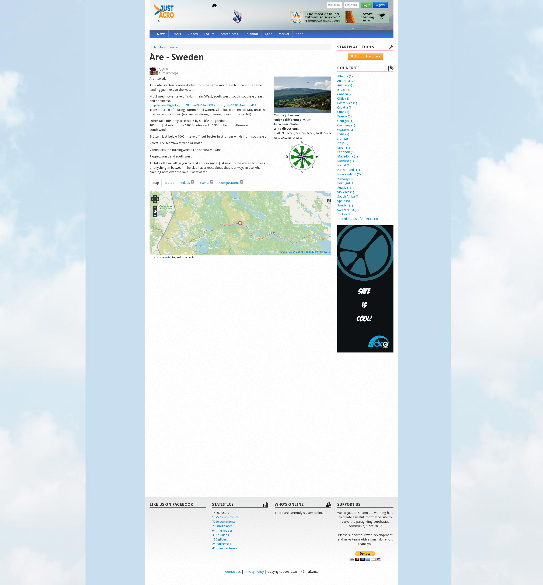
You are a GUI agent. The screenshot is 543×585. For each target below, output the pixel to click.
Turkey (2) (344, 214)
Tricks (176, 34)
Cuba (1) (343, 112)
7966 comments (223, 522)
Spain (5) (343, 201)
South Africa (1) (348, 196)
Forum (209, 34)
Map (155, 183)
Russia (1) (344, 187)
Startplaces (229, 34)
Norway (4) (345, 179)
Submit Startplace (366, 56)
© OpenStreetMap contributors (311, 251)
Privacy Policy (254, 572)
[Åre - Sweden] (302, 95)
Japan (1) (343, 147)
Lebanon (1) (346, 152)
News (161, 34)
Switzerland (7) (348, 210)
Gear (268, 34)
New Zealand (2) (349, 174)
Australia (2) (346, 81)
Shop (300, 34)
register (167, 257)
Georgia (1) (345, 121)
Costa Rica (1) (347, 103)
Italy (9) (342, 143)
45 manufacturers (225, 548)
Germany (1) (346, 125)
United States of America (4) (357, 219)
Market (283, 34)
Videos (193, 34)
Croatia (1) (345, 107)
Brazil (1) (343, 90)
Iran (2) (342, 139)
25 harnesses (221, 544)
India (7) (343, 134)
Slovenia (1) (345, 192)
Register (380, 5)
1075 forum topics (225, 517)
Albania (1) (345, 76)
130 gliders (220, 539)
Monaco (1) (345, 161)
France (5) (344, 116)
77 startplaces (222, 526)
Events (206, 182)
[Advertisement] (365, 420)
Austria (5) (344, 85)
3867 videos (220, 535)
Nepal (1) (344, 165)
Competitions (230, 182)
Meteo (169, 183)
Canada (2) (345, 94)
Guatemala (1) (347, 130)
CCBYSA (287, 251)
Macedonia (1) (347, 156)
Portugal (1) (345, 183)
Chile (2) (343, 98)
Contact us (233, 572)
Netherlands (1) (348, 170)
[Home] (164, 12)
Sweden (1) (345, 205)
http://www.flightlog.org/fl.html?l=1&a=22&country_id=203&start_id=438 (203, 105)
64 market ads (222, 530)
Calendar (251, 34)
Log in (366, 5)
